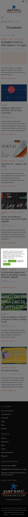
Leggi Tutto (20, 261)
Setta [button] (5, 261)
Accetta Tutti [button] (12, 261)
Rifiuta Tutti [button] (6, 264)
